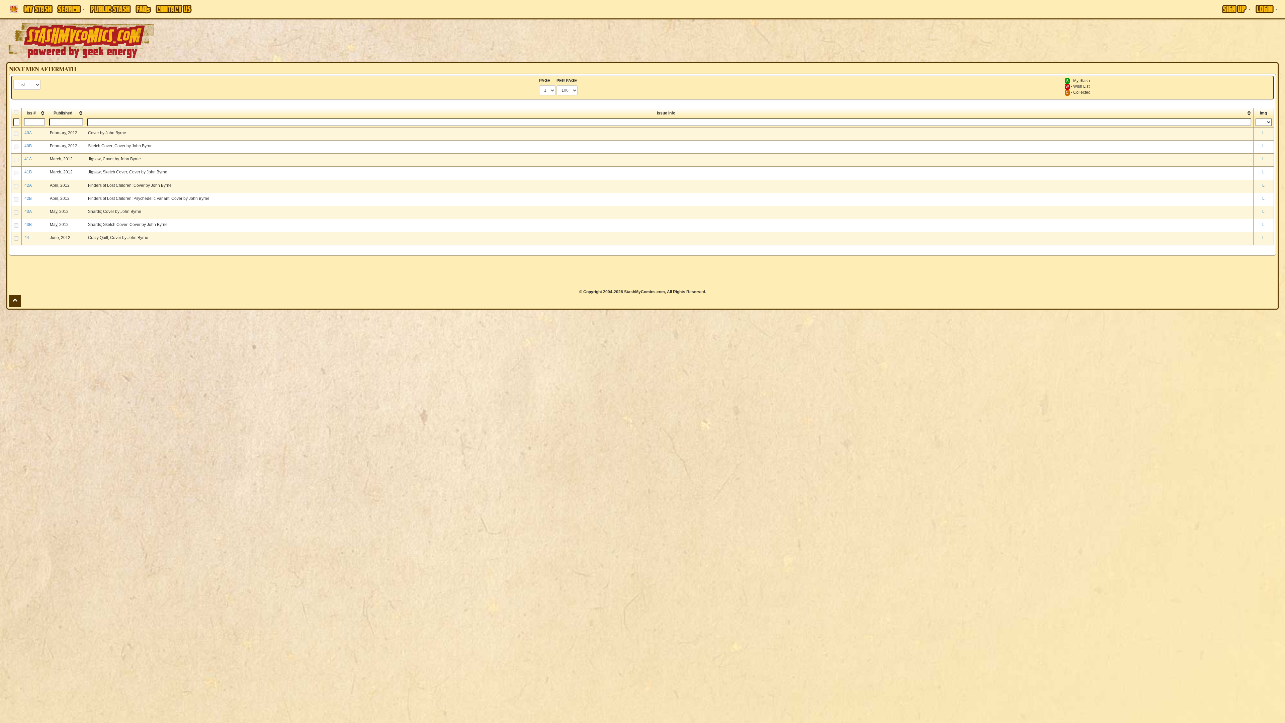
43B (28, 224)
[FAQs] (143, 9)
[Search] (71, 9)
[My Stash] (38, 9)
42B (28, 198)
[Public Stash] (110, 9)
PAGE (544, 80)
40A (28, 133)
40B (28, 146)
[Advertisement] (907, 40)
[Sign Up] (1236, 9)
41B (28, 172)
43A (28, 211)
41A (28, 159)
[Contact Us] (173, 9)
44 (26, 237)
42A (28, 185)
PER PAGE (566, 80)
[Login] (1266, 9)
